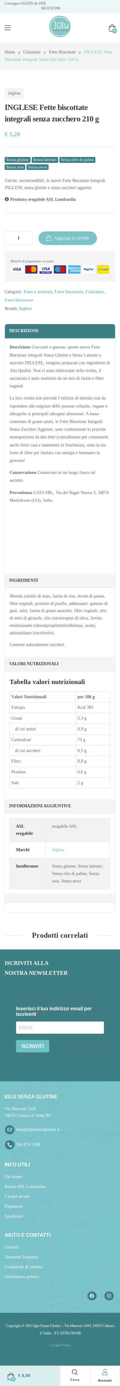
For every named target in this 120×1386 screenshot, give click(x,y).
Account (105, 1380)
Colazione (32, 52)
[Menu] (7, 27)
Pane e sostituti (38, 291)
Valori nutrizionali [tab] (33, 663)
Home (10, 52)
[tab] (60, 898)
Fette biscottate (62, 52)
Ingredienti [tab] (23, 580)
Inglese (14, 93)
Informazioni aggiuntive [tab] (40, 806)
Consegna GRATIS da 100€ (25, 3)
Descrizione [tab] (24, 330)
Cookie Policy (60, 1345)
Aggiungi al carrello (71, 238)
